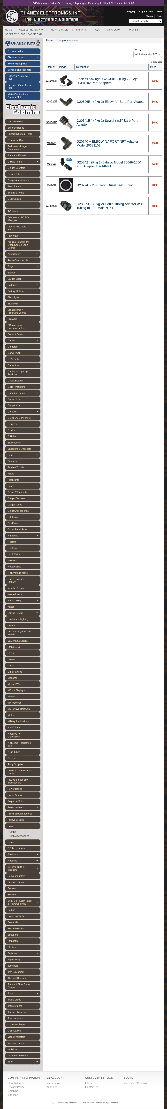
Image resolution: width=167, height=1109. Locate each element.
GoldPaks (13, 523)
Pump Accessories (18, 836)
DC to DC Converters (19, 417)
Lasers (11, 625)
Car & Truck (14, 352)
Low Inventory (15, 121)
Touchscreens (15, 1018)
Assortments (24, 255)
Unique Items (24, 162)
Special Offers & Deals (20, 133)
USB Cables (14, 198)
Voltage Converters (18, 1055)
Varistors (12, 1049)
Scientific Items (16, 192)
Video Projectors (16, 1036)
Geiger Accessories (18, 180)
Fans (24, 456)
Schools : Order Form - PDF (20, 86)
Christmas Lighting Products (18, 373)
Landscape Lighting (18, 619)
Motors (24, 716)
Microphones (15, 702)
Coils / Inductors (16, 386)
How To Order (16, 1083)
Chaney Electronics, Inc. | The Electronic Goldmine (82, 1102)
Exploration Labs (16, 51)
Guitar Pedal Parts (17, 529)
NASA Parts (14, 727)
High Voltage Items (18, 572)
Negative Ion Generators (14, 735)
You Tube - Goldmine (136, 1083)
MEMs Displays (16, 690)
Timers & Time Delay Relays (19, 986)
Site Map (13, 1094)
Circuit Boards (15, 380)
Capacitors (24, 366)
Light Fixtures (15, 671)
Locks (11, 665)
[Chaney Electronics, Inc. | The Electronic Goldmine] (58, 16)
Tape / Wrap (14, 959)
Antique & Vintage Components (17, 148)
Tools (24, 994)
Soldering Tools (16, 916)
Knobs (11, 606)
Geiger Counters (16, 167)
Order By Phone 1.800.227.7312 (23, 34)
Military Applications (18, 721)
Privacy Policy (16, 1087)
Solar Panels (14, 186)
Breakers (12, 319)
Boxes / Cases (15, 334)
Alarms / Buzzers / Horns (18, 228)
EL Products (14, 442)
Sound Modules (16, 928)
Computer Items (24, 394)
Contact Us (91, 1087)
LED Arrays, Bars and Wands (19, 633)
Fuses (24, 487)
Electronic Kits (24, 58)
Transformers (24, 1006)
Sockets (12, 894)
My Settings (53, 1083)
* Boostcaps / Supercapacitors (16, 326)
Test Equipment (16, 971)
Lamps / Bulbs (24, 614)
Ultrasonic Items (16, 1024)
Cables (24, 341)
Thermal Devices (24, 979)
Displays (24, 425)
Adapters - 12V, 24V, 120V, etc (19, 219)
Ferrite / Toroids (16, 467)
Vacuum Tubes (16, 1043)
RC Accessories (16, 848)
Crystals (24, 412)
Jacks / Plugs (24, 601)
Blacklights (13, 297)
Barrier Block (15, 278)
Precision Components (20, 813)
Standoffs (13, 940)
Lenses (11, 659)
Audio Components (24, 261)
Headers (12, 560)
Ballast (11, 272)
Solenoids (13, 922)
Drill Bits (12, 436)
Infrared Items (24, 595)
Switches (24, 954)
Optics (24, 759)
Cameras (13, 346)
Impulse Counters (17, 588)
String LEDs (14, 646)
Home (8, 29)
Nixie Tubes (14, 752)
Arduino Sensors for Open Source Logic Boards (18, 244)
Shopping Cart (133, 11)
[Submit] (160, 21)
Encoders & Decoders (19, 448)
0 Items (149, 11)
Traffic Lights (14, 999)
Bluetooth (13, 303)
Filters (11, 473)
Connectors (24, 400)
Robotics (24, 861)
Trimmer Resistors (18, 1012)
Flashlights (13, 479)
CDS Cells (13, 359)
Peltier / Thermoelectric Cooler (20, 772)
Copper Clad (14, 405)
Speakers (13, 934)
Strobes (24, 948)
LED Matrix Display (18, 640)
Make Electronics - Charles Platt (18, 96)
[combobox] (143, 21)
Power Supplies (16, 795)
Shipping (81, 29)
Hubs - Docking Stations (16, 580)
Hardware (24, 536)
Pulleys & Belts (16, 819)
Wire (24, 1062)
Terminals (13, 965)
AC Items (13, 211)
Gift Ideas (24, 518)
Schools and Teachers (19, 69)
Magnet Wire (14, 684)
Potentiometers (24, 808)
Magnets (12, 677)
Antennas (13, 235)
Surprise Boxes (16, 127)
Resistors (24, 855)
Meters (11, 696)
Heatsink (12, 548)
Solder (11, 909)
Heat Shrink (14, 554)
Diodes (24, 431)
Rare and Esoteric (17, 155)
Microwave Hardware (19, 708)
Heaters (12, 541)
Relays (24, 843)
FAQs (97, 29)
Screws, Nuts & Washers (24, 868)
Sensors (12, 888)
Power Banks (15, 788)
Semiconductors (24, 877)
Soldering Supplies (17, 63)
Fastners (12, 461)
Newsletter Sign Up (31, 29)
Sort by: (137, 49)
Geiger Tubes (15, 174)
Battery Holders (16, 291)
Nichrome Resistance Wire (19, 744)
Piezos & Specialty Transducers (24, 781)
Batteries (24, 286)
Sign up (149, 16)
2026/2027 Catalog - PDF (18, 77)
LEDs (24, 654)
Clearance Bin (15, 140)
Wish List (134, 29)
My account (114, 29)
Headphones (14, 566)
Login (159, 16)
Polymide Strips (16, 801)
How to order (60, 29)
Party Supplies (15, 764)
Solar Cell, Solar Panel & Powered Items (24, 902)
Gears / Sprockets (17, 492)
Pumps (24, 827)
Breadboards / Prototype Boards (17, 311)
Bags (24, 267)
